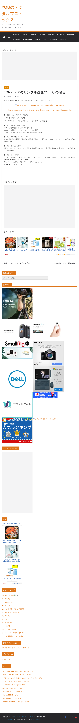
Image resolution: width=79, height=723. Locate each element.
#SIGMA (42, 34)
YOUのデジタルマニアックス (12, 13)
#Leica (37, 39)
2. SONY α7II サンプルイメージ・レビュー (15, 681)
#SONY (25, 34)
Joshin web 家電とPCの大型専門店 (13, 609)
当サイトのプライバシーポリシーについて (15, 648)
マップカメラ (6, 599)
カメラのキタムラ (7, 602)
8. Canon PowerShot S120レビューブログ (15, 702)
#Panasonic (27, 39)
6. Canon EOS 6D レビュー (10, 695)
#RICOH (51, 34)
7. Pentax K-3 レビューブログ (11, 698)
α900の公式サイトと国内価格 (64, 263)
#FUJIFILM (60, 34)
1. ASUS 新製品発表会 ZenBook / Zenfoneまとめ (18, 671)
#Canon (16, 34)
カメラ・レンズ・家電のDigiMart (12, 633)
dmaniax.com (6, 659)
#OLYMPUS (71, 34)
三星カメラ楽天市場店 (9, 629)
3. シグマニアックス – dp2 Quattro (13, 685)
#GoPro (63, 39)
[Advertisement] (39, 66)
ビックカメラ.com (8, 595)
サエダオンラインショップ (10, 612)
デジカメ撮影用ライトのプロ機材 (12, 636)
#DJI (45, 39)
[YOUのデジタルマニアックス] (4, 36)
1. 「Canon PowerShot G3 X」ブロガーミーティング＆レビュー (22, 678)
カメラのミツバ (7, 606)
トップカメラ (7, 626)
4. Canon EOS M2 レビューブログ (13, 688)
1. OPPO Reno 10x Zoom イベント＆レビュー (16, 675)
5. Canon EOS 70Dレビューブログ (13, 692)
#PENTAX (16, 39)
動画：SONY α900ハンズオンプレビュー (19, 263)
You (18, 97)
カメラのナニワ (7, 623)
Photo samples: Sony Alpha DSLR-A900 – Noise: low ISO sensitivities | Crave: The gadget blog (39, 110)
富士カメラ (5, 619)
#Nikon (33, 34)
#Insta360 (53, 39)
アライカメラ (6, 616)
